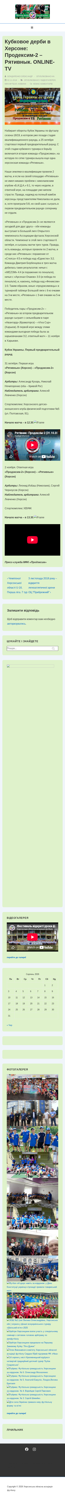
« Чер (9, 1025)
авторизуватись (16, 623)
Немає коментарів (43, 84)
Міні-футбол (11, 84)
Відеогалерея (48, 80)
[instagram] (34, 1449)
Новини (22, 84)
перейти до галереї (16, 957)
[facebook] (26, 1449)
